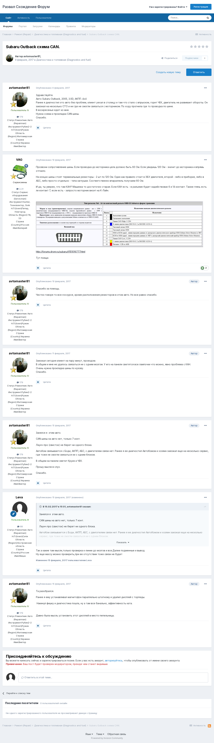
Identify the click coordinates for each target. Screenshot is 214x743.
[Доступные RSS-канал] (209, 726)
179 (21, 116)
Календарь (54, 26)
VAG (19, 159)
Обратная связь (116, 734)
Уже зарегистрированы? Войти (167, 7)
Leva (19, 497)
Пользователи (43, 17)
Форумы (8, 26)
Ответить (199, 72)
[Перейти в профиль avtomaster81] (9, 58)
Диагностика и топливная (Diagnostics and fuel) (63, 59)
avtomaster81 (31, 56)
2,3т (21, 188)
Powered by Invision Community (107, 738)
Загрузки (37, 26)
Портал (23, 26)
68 (21, 526)
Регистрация (201, 6)
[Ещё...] (205, 88)
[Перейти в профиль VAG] (19, 171)
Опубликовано (53, 87)
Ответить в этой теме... (38, 677)
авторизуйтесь (114, 660)
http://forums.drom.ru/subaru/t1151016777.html (60, 251)
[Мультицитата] (38, 128)
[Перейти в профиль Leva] (19, 509)
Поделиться (170, 58)
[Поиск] (207, 17)
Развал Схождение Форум (26, 7)
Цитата (47, 127)
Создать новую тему (168, 72)
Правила (71, 26)
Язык (88, 734)
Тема (99, 734)
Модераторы (88, 26)
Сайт (8, 17)
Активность (23, 17)
